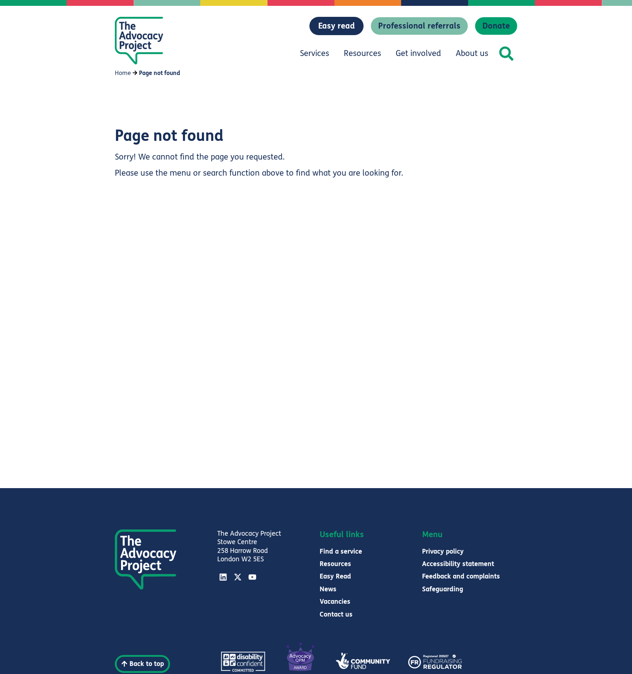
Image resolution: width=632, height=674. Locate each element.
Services (314, 53)
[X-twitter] (238, 577)
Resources (362, 53)
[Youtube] (252, 577)
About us (472, 53)
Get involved (418, 53)
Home (123, 73)
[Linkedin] (223, 577)
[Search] (506, 53)
